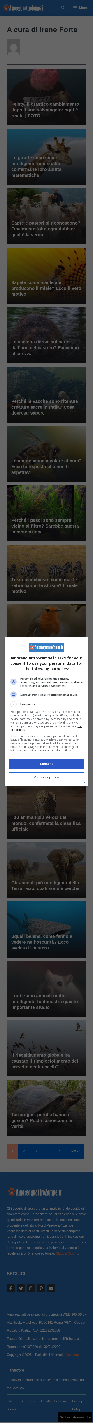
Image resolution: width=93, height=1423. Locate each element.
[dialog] (46, 711)
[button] (46, 704)
